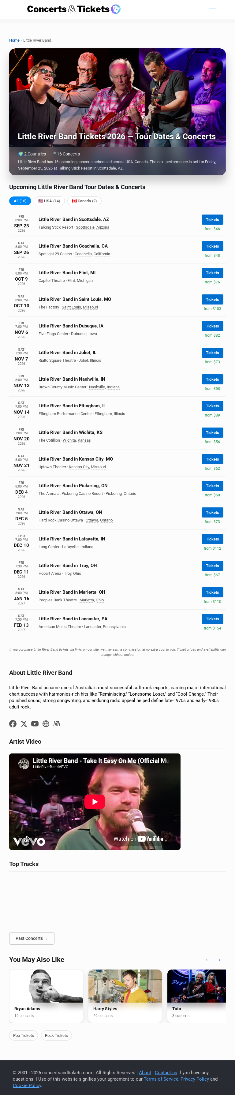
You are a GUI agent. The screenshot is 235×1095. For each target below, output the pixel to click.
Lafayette (70, 546)
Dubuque (79, 333)
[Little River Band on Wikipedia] (57, 723)
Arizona (102, 227)
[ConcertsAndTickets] (74, 9)
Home (14, 40)
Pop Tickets (23, 1035)
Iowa (92, 333)
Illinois (95, 360)
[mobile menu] (212, 9)
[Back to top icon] (205, 1082)
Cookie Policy (27, 1085)
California (102, 254)
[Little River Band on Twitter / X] (24, 723)
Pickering (114, 493)
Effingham (103, 413)
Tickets (212, 219)
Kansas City (79, 467)
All (20, 201)
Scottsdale (85, 227)
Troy (67, 573)
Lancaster (92, 626)
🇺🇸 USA (49, 201)
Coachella (83, 254)
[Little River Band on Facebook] (13, 723)
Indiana (113, 387)
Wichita (69, 440)
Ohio (77, 573)
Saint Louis (71, 307)
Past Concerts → (32, 938)
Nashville (97, 387)
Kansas (84, 440)
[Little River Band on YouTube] (35, 723)
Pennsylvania (114, 626)
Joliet (83, 360)
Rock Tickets (56, 1035)
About (145, 1072)
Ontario (130, 493)
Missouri (90, 307)
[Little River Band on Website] (46, 723)
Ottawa (92, 520)
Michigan (85, 280)
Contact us (166, 1072)
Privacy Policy (195, 1079)
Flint (71, 280)
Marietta (87, 600)
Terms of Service (161, 1079)
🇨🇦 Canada (84, 201)
